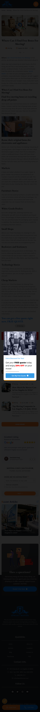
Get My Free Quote (19, 376)
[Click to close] (33, 334)
